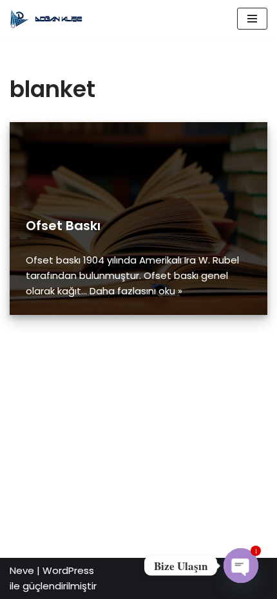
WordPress (68, 570)
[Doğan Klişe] (48, 18)
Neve (22, 570)
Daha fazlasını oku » (136, 291)
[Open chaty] (241, 565)
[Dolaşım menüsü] (252, 19)
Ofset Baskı (63, 226)
